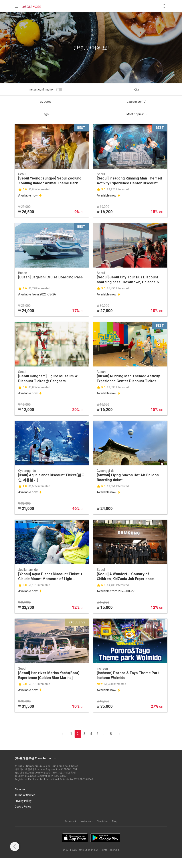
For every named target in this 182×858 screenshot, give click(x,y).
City (136, 89)
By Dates (45, 101)
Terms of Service (25, 795)
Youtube (102, 821)
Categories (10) (136, 101)
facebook (70, 821)
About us (20, 789)
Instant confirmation (41, 89)
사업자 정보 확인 (66, 772)
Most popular (135, 114)
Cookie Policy (23, 806)
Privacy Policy (23, 800)
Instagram (87, 821)
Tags (45, 114)
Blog (114, 821)
